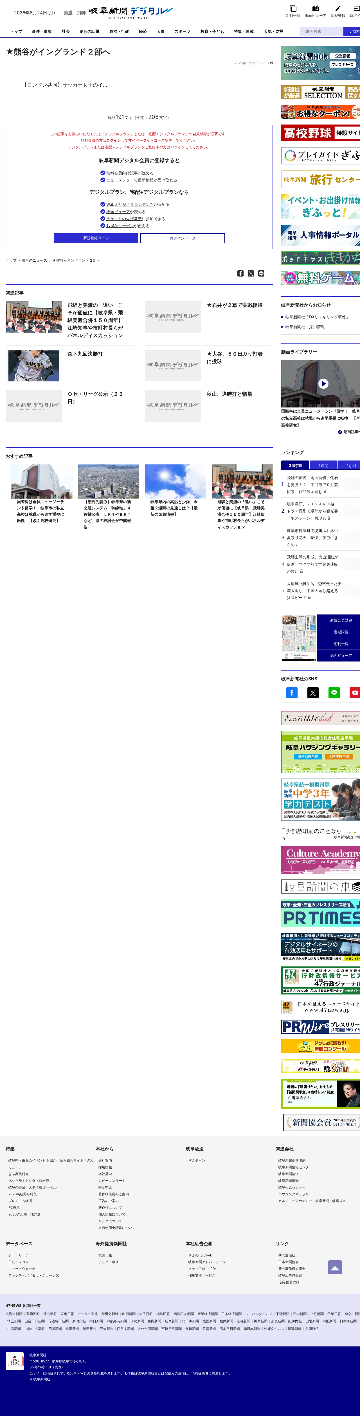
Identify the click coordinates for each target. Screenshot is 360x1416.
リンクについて (110, 1221)
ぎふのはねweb (200, 1255)
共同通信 (312, 1329)
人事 (161, 31)
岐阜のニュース (34, 260)
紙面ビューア (316, 15)
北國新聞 (209, 1321)
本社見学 (105, 1174)
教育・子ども (212, 31)
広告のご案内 (108, 1201)
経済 (143, 31)
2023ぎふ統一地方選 (24, 1214)
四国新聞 (55, 1329)
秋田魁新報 (110, 1314)
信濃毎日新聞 (58, 1321)
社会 (66, 31)
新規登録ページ (96, 238)
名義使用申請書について (117, 1228)
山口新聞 (14, 1329)
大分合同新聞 (148, 1329)
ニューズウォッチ (21, 1269)
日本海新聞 (348, 1321)
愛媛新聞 (72, 1329)
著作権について (110, 1207)
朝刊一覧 (293, 15)
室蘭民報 (33, 1314)
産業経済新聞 (207, 1314)
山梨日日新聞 (34, 1321)
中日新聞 (96, 1321)
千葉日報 (334, 1314)
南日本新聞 (252, 1329)
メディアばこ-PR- (202, 1269)
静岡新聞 (154, 1321)
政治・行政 (119, 31)
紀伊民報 (295, 1321)
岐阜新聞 (171, 1321)
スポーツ (182, 31)
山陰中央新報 (34, 1329)
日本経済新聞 (231, 1314)
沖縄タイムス (274, 1329)
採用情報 (105, 1167)
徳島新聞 (89, 1329)
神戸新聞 (260, 1321)
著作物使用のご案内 (113, 1194)
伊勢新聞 (137, 1321)
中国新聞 (329, 1321)
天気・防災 (274, 31)
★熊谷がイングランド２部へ (76, 260)
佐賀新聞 (209, 1329)
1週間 (323, 465)
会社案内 (105, 1160)
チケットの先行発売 (124, 218)
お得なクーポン (120, 225)
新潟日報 (79, 1321)
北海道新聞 (14, 1314)
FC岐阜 (14, 1207)
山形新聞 (129, 1314)
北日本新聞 (190, 1321)
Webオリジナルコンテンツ (130, 204)
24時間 (295, 465)
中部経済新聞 (117, 1321)
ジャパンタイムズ (258, 1314)
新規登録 (338, 15)
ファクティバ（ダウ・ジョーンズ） (35, 1275)
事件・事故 (42, 31)
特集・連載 (244, 31)
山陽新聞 (312, 1321)
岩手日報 (146, 1314)
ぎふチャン (196, 1160)
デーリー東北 (88, 1314)
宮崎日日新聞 (171, 1329)
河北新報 (50, 1314)
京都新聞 (243, 1321)
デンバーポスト (110, 1262)
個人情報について (111, 1214)
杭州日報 (105, 1255)
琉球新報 (295, 1329)
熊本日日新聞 (230, 1329)
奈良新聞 (278, 1321)
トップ (16, 31)
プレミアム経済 (20, 1201)
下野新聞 (282, 1314)
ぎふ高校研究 (18, 1174)
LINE (334, 692)
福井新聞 (226, 1321)
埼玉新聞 (14, 1321)
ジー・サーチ (18, 1255)
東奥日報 (67, 1314)
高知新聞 (106, 1329)
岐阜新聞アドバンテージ (207, 1262)
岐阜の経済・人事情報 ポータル (32, 1187)
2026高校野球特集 (22, 1194)
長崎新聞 (192, 1329)
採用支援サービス (201, 1275)
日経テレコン (18, 1262)
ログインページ (182, 238)
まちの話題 (89, 31)
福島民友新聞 (184, 1314)
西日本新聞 (125, 1329)
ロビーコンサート (111, 1180)
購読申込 (105, 1187)
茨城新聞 (300, 1314)
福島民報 (163, 1314)
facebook (292, 692)
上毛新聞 (317, 1314)
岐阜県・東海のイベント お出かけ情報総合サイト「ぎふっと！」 (51, 1163)
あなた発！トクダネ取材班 (28, 1180)
